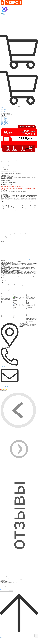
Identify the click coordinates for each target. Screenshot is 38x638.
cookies (20, 578)
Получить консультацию (4, 386)
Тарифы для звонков (4, 122)
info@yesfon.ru (3, 385)
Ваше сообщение (3, 251)
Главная (2, 107)
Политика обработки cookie (25, 387)
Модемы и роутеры (4, 124)
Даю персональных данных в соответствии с (18, 259)
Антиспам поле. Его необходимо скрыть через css (9, 237)
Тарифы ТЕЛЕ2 (3, 120)
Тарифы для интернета (4, 121)
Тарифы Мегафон (4, 118)
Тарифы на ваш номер (4, 123)
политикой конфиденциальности (29, 259)
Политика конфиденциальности (32, 388)
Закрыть (1, 637)
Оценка (2, 248)
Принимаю (3, 580)
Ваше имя (2, 241)
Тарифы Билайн (3, 119)
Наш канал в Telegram (4, 5)
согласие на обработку (7, 259)
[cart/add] (1, 293)
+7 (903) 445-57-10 (4, 6)
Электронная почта (4, 245)
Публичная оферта (18, 387)
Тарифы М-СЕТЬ (3, 117)
